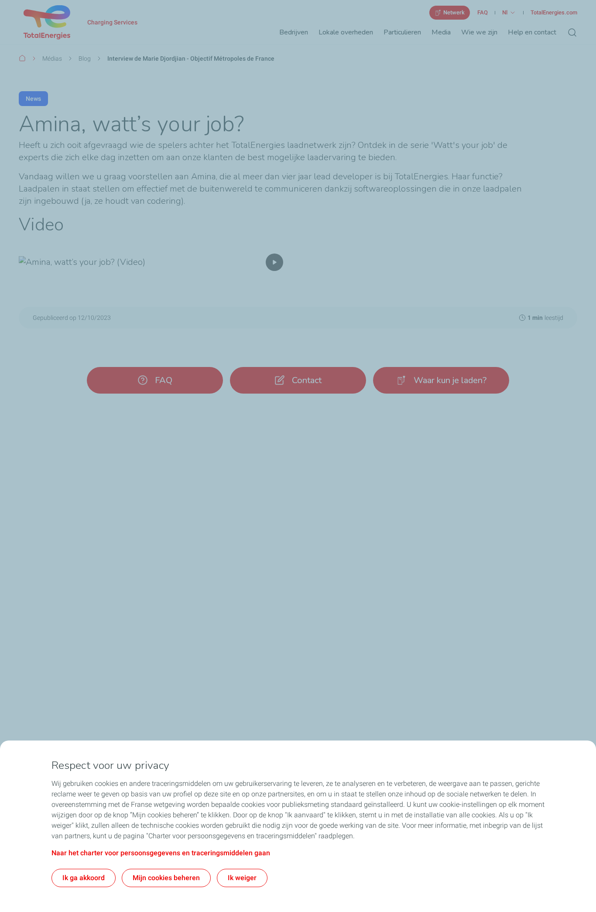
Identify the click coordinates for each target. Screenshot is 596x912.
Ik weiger (242, 878)
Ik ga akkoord (83, 878)
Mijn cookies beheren (166, 878)
